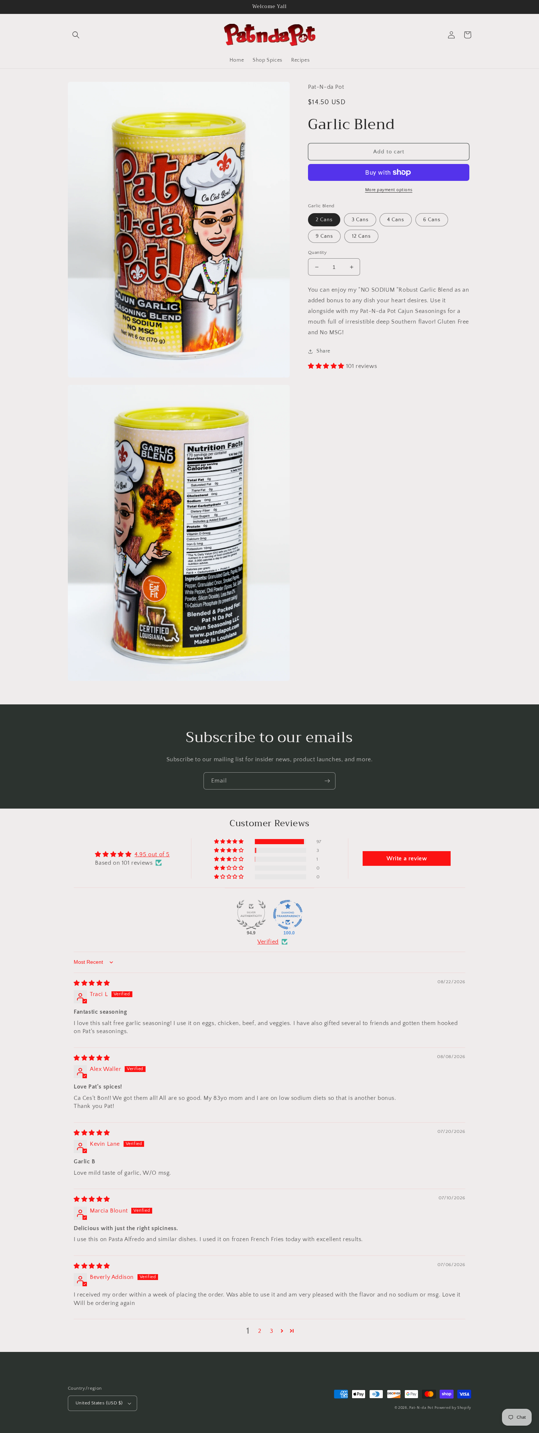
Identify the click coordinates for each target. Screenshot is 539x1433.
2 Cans (324, 220)
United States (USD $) (99, 1402)
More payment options (388, 189)
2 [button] (259, 1331)
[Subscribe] (327, 781)
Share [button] (323, 351)
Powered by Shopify (452, 1408)
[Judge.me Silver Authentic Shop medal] (251, 914)
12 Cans (361, 236)
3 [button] (272, 1331)
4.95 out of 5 (152, 854)
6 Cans (431, 220)
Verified (268, 941)
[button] (76, 35)
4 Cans (395, 220)
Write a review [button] (406, 858)
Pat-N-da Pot (421, 1408)
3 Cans (360, 220)
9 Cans (324, 236)
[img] (92, 983)
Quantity (317, 252)
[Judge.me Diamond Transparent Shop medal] (287, 914)
